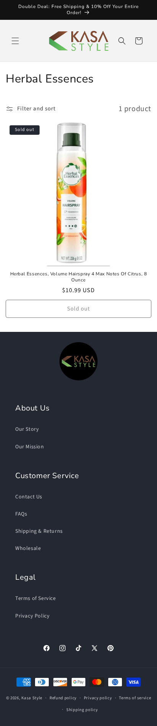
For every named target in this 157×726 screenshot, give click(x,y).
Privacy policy (98, 698)
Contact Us (28, 497)
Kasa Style (31, 698)
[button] (15, 40)
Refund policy (63, 698)
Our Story (27, 429)
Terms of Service (35, 598)
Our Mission (29, 447)
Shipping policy (82, 710)
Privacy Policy (32, 616)
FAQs (21, 514)
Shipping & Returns (39, 531)
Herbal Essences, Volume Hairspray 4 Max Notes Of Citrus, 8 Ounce (78, 277)
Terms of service (135, 698)
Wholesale (28, 548)
